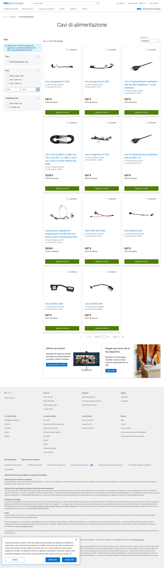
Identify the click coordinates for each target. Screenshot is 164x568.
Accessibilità (8, 469)
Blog (122, 420)
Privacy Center (126, 428)
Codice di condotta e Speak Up (53, 424)
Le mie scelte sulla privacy (80, 465)
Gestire (14, 560)
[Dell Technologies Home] (13, 3)
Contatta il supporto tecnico (91, 401)
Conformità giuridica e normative (139, 465)
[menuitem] (28, 9)
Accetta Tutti (69, 560)
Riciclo (45, 444)
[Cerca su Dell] (97, 3)
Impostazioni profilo (50, 405)
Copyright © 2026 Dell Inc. (13, 465)
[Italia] (5, 16)
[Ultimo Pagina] (123, 337)
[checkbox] (17, 62)
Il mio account (48, 397)
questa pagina (139, 540)
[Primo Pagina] (80, 337)
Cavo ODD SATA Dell (95, 230)
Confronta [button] (73, 50)
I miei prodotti (48, 409)
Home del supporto (88, 397)
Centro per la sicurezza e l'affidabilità (133, 432)
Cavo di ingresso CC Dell (57, 81)
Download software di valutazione (132, 436)
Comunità (124, 397)
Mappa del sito (9, 398)
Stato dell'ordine (48, 401)
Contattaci (124, 401)
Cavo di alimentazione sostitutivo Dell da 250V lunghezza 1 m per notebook (141, 84)
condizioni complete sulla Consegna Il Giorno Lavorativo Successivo (54, 506)
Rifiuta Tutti (53, 560)
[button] (121, 3)
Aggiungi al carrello (62, 112)
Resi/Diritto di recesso (89, 405)
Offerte (6, 436)
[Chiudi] (76, 539)
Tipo (7, 57)
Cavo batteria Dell (133, 230)
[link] (133, 3)
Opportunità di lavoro (50, 428)
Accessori (12, 17)
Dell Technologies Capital (51, 432)
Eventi (123, 424)
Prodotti (7, 424)
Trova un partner (87, 420)
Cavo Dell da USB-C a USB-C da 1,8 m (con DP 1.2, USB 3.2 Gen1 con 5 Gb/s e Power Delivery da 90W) (61, 159)
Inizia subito (111, 371)
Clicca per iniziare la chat (24, 526)
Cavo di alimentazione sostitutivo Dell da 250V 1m (141, 156)
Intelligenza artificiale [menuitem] (11, 9)
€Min (8, 89)
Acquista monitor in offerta (56, 365)
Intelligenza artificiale (11, 420)
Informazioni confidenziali (56, 465)
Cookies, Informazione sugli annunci (110, 465)
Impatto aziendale (49, 448)
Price (7, 71)
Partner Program (88, 428)
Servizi (6, 432)
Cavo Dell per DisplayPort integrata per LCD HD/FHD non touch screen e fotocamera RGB (61, 233)
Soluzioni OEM (87, 424)
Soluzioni (7, 428)
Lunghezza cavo (11, 98)
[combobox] (65, 3)
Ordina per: (144, 37)
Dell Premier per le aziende (151, 9)
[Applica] (38, 89)
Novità (45, 440)
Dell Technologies (10, 460)
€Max (24, 89)
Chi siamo (46, 420)
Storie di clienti (48, 452)
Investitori (46, 436)
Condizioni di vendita (35, 465)
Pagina (97, 337)
